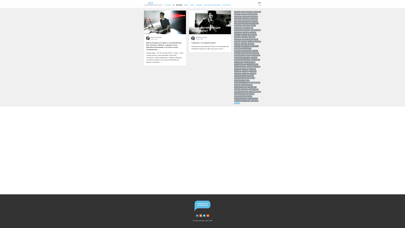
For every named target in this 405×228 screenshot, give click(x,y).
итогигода (253, 73)
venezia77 (237, 46)
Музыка (199, 5)
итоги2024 (245, 73)
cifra (236, 21)
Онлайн (168, 5)
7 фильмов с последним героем (203, 43)
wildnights (237, 48)
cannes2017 (238, 18)
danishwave (238, 25)
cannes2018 (246, 18)
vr (241, 46)
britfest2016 (238, 16)
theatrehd (237, 41)
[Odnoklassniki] (200, 215)
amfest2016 (249, 12)
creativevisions (254, 23)
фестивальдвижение (240, 98)
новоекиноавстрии (246, 85)
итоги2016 (257, 66)
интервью (249, 66)
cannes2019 (254, 18)
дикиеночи (254, 57)
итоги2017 (238, 69)
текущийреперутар (240, 94)
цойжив (237, 103)
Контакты (226, 5)
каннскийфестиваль (240, 75)
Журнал (179, 5)
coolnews (254, 21)
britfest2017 (246, 16)
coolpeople (238, 23)
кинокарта (250, 75)
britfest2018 (254, 16)
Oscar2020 (238, 39)
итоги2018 (245, 69)
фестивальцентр (252, 98)
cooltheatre (245, 23)
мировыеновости (240, 80)
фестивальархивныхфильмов (243, 96)
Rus (259, 3)
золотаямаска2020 (252, 64)
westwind (246, 46)
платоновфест (252, 87)
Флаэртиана (254, 101)
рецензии (237, 89)
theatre (256, 39)
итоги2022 (253, 71)
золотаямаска (239, 62)
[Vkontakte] (197, 215)
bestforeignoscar (252, 14)
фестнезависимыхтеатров (242, 101)
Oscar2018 (245, 37)
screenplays (249, 39)
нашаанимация (255, 82)
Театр (192, 5)
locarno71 (237, 34)
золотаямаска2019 (240, 64)
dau (244, 25)
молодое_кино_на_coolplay (242, 82)
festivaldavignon (250, 25)
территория (250, 94)
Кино (186, 5)
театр (246, 91)
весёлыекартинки (240, 55)
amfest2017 (257, 12)
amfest (243, 12)
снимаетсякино (239, 91)
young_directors (246, 48)
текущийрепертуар (254, 91)
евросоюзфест (255, 59)
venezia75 (244, 44)
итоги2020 (238, 71)
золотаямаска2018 (249, 62)
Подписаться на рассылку (202, 204)
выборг (248, 55)
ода (245, 87)
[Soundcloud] (207, 215)
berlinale (244, 14)
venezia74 (237, 44)
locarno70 (253, 32)
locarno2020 (238, 32)
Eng (259, 5)
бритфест (255, 50)
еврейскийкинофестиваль (242, 59)
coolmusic (248, 21)
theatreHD (244, 41)
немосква (237, 85)
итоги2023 (238, 73)
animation (237, 14)
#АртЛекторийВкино (212, 5)
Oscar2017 (237, 37)
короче (252, 78)
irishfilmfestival (239, 30)
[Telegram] (204, 215)
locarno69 (246, 32)
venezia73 (257, 41)
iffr (252, 27)
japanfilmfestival (255, 30)
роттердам (244, 89)
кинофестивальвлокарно (242, 78)
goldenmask (246, 27)
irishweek (247, 30)
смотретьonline (253, 89)
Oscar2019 (252, 37)
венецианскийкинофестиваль (250, 53)
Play (243, 39)
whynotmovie (254, 46)
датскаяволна (256, 55)
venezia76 (251, 44)
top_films (250, 41)
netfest (254, 34)
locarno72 (244, 34)
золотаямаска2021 (240, 66)
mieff (249, 34)
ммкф (247, 80)
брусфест (237, 53)
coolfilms (241, 21)
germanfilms (238, 27)
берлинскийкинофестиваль (242, 50)
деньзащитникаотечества (242, 57)
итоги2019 (252, 69)
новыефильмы (239, 87)
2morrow (237, 12)
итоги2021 (245, 71)
